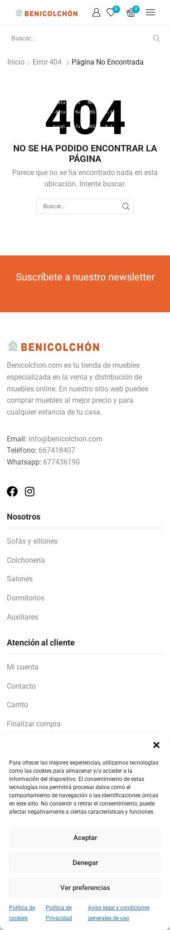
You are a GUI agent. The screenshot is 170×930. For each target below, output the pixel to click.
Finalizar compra (34, 724)
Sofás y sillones (32, 541)
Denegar (85, 863)
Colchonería (26, 560)
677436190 (61, 462)
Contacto (21, 686)
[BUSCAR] (126, 206)
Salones (20, 579)
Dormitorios (25, 598)
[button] (156, 745)
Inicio (15, 62)
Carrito (17, 704)
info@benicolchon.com (65, 439)
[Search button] (156, 38)
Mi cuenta (23, 667)
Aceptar (85, 838)
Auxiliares (22, 617)
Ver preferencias (85, 888)
